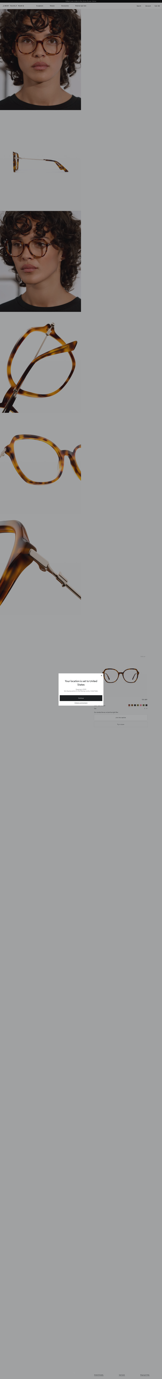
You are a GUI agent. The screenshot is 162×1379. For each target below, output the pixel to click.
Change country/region (81, 702)
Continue (81, 698)
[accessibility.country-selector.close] (101, 675)
